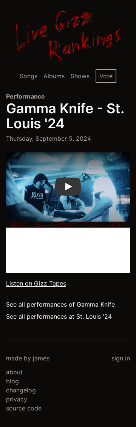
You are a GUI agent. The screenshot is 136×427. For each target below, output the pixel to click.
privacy (16, 399)
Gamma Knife (49, 108)
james (41, 358)
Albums (54, 76)
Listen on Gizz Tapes (36, 283)
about (14, 372)
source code (24, 408)
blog (12, 381)
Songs (28, 76)
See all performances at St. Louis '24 (59, 316)
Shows (80, 76)
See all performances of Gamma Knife (60, 304)
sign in (120, 358)
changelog (21, 390)
